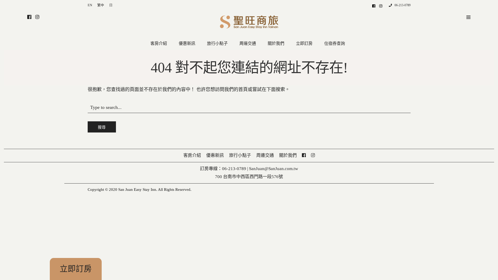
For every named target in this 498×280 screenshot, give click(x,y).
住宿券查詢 (334, 43)
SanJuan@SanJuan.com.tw (273, 168)
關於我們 (276, 43)
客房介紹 (158, 43)
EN (90, 5)
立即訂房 (76, 268)
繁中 (100, 5)
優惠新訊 (187, 43)
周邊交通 (247, 43)
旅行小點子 (217, 43)
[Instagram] (380, 6)
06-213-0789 (403, 5)
